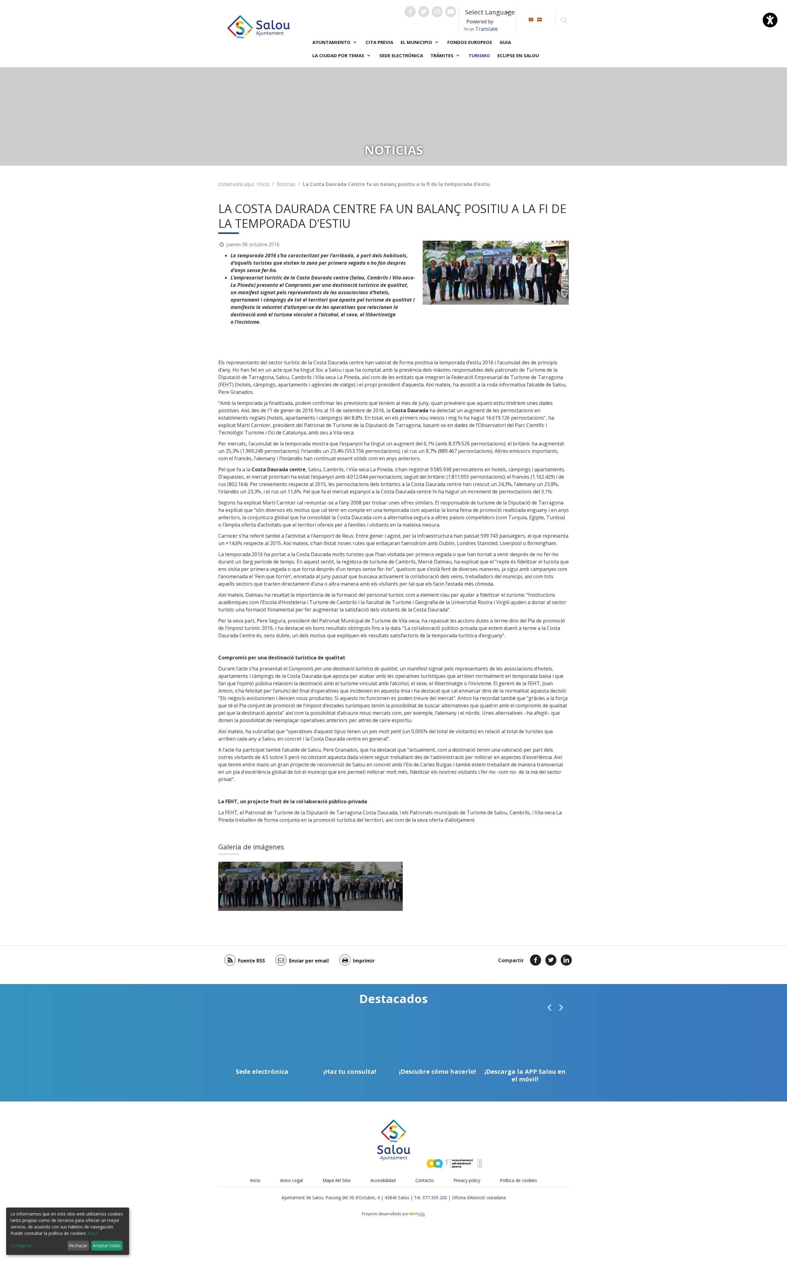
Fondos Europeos (469, 42)
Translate (486, 29)
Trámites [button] (442, 55)
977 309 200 (434, 1197)
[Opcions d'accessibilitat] (770, 20)
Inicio (263, 184)
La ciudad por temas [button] (339, 55)
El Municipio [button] (417, 42)
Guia (505, 42)
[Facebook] (535, 960)
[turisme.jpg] (249, 886)
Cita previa (379, 42)
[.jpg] (372, 886)
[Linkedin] (566, 960)
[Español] (539, 19)
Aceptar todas (107, 1245)
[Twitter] (550, 960)
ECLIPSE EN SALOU (518, 55)
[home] (258, 26)
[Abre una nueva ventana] (410, 11)
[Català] (531, 19)
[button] (549, 1007)
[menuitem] (531, 19)
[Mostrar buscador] (563, 19)
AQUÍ (93, 1233)
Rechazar (78, 1245)
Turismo (479, 55)
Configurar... (22, 1245)
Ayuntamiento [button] (332, 42)
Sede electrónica (401, 55)
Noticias (286, 184)
